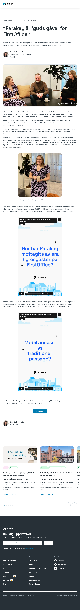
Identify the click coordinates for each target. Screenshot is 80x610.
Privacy (59, 596)
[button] (75, 4)
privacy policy (29, 548)
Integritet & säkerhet (70, 596)
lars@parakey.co (10, 403)
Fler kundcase (40, 411)
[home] (8, 4)
